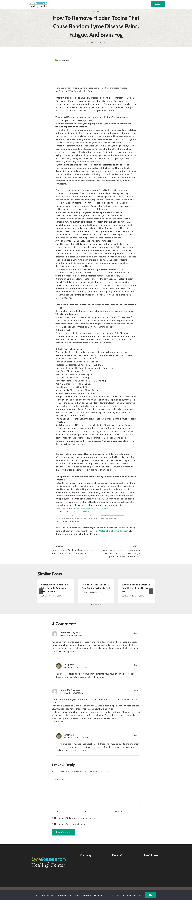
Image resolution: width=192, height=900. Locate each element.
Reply (136, 633)
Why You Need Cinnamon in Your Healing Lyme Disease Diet (136, 588)
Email (86, 811)
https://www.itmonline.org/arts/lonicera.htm (113, 515)
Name (56, 811)
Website (118, 811)
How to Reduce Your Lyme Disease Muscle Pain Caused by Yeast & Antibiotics (72, 550)
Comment (59, 779)
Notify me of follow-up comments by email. (75, 818)
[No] (189, 895)
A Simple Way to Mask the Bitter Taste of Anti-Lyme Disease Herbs (54, 588)
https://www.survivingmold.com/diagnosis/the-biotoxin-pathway (92, 508)
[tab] (91, 604)
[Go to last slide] (41, 591)
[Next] (151, 591)
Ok (150, 895)
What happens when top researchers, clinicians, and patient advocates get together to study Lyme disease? (121, 551)
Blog (96, 11)
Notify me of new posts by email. (70, 824)
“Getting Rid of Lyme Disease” (113, 531)
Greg (90, 42)
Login (158, 4)
